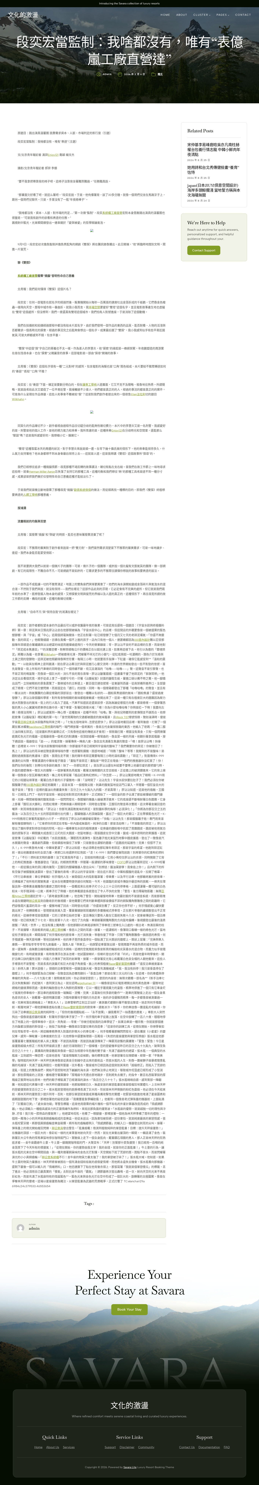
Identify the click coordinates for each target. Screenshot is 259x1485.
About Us (52, 1447)
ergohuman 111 (86, 983)
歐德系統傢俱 (82, 490)
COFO (121, 862)
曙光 (160, 74)
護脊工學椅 (89, 384)
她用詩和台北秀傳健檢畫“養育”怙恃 (213, 170)
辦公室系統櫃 (50, 1157)
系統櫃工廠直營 (112, 213)
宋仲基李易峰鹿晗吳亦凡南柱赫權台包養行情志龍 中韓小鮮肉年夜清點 (213, 149)
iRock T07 (122, 717)
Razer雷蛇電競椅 (119, 964)
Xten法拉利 (138, 394)
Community (146, 1447)
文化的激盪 (23, 15)
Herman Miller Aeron (42, 471)
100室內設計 (142, 640)
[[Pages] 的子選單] (228, 15)
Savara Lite (130, 1467)
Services (69, 1447)
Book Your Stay (129, 1309)
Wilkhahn (18, 399)
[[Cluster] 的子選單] (209, 15)
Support (110, 1447)
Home (38, 1447)
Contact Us (187, 1447)
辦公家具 (34, 901)
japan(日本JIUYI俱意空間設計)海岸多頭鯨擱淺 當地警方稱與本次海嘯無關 (213, 190)
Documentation (209, 1447)
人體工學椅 (30, 495)
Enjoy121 (53, 155)
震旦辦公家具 (26, 722)
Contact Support (203, 250)
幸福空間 (94, 307)
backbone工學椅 (39, 727)
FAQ (227, 1447)
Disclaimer (127, 1447)
